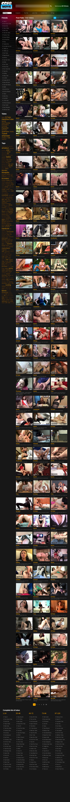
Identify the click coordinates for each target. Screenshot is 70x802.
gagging (3, 218)
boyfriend (4, 176)
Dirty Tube (5, 30)
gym (13, 225)
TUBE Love (5, 50)
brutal (11, 178)
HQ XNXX (5, 98)
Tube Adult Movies (47, 732)
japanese (4, 239)
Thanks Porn (6, 44)
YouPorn (4, 139)
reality (3, 270)
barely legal (8, 158)
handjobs (7, 226)
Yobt (8, 138)
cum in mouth (5, 192)
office (6, 258)
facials (11, 209)
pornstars (4, 266)
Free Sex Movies (47, 753)
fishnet (7, 213)
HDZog (18, 85)
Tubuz (44, 725)
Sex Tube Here (21, 766)
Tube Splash (59, 730)
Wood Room (59, 766)
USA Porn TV (59, 757)
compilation (4, 188)
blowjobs (5, 172)
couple (3, 189)
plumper (7, 265)
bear (6, 161)
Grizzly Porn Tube (60, 755)
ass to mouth (4, 155)
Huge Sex (5, 71)
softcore (4, 279)
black (6, 168)
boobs (8, 174)
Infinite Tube (20, 746)
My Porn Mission (7, 91)
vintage (7, 299)
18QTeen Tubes (59, 735)
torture (11, 295)
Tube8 (4, 134)
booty (3, 175)
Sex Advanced (8, 735)
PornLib (18, 204)
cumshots (5, 195)
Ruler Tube (7, 762)
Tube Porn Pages (21, 732)
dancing (6, 196)
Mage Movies (6, 55)
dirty (9, 199)
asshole (4, 157)
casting (10, 181)
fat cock (5, 210)
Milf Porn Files (46, 762)
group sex (9, 225)
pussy (11, 268)
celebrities (7, 183)
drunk (7, 205)
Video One (7, 744)
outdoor (11, 261)
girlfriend (4, 221)
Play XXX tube (59, 746)
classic (3, 185)
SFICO (19, 735)
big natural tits (5, 165)
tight (6, 294)
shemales (4, 275)
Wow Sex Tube (33, 750)
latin (3, 244)
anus (3, 152)
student (3, 285)
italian (9, 238)
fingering (10, 212)
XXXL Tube (20, 768)
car (13, 180)
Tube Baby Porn (33, 753)
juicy (6, 241)
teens (4, 291)
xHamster (6, 136)
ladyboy (7, 242)
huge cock (9, 234)
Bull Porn (45, 748)
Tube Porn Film (8, 764)
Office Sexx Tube (47, 755)
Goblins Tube (33, 748)
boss (6, 175)
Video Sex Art (20, 716)
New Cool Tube (33, 746)
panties (3, 262)
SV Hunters (45, 721)
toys (3, 297)
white (11, 301)
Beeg (3, 117)
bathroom (4, 159)
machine (3, 246)
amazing (11, 148)
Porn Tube (5, 64)
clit (5, 185)
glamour (4, 222)
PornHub (4, 126)
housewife (4, 234)
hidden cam (7, 230)
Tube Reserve (46, 728)
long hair (12, 245)
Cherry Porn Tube (60, 744)
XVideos (4, 138)
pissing (3, 265)
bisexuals (6, 167)
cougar (8, 188)
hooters (7, 233)
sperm (7, 280)
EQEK (4, 86)
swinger (3, 287)
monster (3, 254)
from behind (4, 216)
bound (9, 175)
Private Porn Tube (21, 723)
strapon (9, 283)
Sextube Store (21, 764)
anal (7, 150)
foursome (4, 215)
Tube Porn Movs (21, 759)
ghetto (11, 219)
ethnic (8, 206)
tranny (6, 297)
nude (3, 256)
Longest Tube (44, 13)
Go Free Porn (6, 39)
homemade (10, 231)
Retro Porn (45, 764)
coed (3, 186)
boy (12, 175)
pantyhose (8, 262)
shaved (8, 274)
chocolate (8, 184)
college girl (11, 186)
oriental (6, 261)
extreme (7, 209)
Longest (61, 17)
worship (12, 302)
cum (12, 191)
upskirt (10, 298)
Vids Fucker (46, 716)
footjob (9, 214)
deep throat (9, 198)
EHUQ (4, 62)
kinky (8, 241)
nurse (9, 256)
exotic (3, 209)
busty (8, 180)
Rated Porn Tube (47, 735)
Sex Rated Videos (47, 739)
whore (3, 302)
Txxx (17, 68)
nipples (9, 255)
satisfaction (4, 272)
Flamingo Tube (8, 750)
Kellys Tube (5, 75)
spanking (11, 279)
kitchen (3, 242)
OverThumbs (6, 123)
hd (10, 228)
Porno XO (7, 755)
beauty (9, 161)
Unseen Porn (33, 762)
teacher (6, 289)
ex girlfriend (9, 207)
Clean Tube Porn (60, 768)
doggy (3, 201)
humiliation (8, 235)
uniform (6, 298)
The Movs (20, 730)
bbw (7, 160)
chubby (12, 184)
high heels (4, 231)
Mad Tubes (20, 721)
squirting (11, 281)
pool (11, 265)
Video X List (20, 739)
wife (6, 302)
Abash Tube (20, 753)
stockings (4, 283)
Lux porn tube (59, 753)
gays (3, 219)
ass (8, 153)
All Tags (52, 13)
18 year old (4, 146)
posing (9, 266)
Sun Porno (7, 737)
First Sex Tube (8, 746)
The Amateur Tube (60, 762)
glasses (8, 222)
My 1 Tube (32, 735)
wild (9, 302)
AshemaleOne (54, 68)
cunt (10, 195)
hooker (3, 233)
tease (10, 289)
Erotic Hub (5, 25)
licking (3, 245)
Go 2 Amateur (33, 768)
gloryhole (4, 223)
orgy (3, 261)
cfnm (12, 183)
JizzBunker (54, 238)
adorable (11, 146)
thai (10, 291)
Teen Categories (47, 741)
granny (3, 225)
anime (11, 150)
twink (3, 298)
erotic (5, 206)
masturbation (6, 248)
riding (3, 271)
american (4, 150)
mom (5, 252)
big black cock (5, 164)
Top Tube (26, 13)
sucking (8, 285)
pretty (3, 268)
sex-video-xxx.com (7, 46)
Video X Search (21, 737)
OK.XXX (53, 698)
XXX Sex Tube (6, 109)
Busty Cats (45, 757)
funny (8, 216)
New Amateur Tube (60, 739)
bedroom (4, 162)
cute (12, 195)
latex (11, 242)
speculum (4, 280)
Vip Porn (6, 757)
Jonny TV (20, 750)
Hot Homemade (33, 721)
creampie (4, 191)
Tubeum (32, 759)
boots (11, 174)
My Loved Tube (46, 719)
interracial (5, 238)
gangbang (8, 218)
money (8, 252)
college (6, 186)
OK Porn (5, 57)
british (12, 176)
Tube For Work (8, 766)
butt (11, 180)
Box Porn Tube (33, 764)
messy (12, 250)
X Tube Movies (33, 728)
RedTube (4, 130)
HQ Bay (5, 73)
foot (7, 214)
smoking (8, 277)
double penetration (6, 203)
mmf (3, 252)
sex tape (3, 273)
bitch (10, 167)
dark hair (11, 196)
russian (10, 271)
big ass (8, 162)
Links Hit (45, 723)
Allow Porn (5, 96)
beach (3, 161)
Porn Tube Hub (6, 68)
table (7, 287)
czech (3, 196)
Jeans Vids (7, 753)
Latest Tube (34, 13)
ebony (10, 205)
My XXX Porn (6, 89)
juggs (3, 241)
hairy (3, 226)
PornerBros (5, 124)
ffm (6, 211)
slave (6, 276)
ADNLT (19, 748)
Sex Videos (58, 725)
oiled (9, 258)
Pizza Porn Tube (34, 757)
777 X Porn (20, 719)
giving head (10, 221)
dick (3, 199)
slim (9, 276)
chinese (3, 184)
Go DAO (5, 77)
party (3, 263)
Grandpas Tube (59, 721)
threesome (5, 292)
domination (4, 202)
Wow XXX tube (6, 82)
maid (7, 246)
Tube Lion (45, 768)
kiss (11, 241)
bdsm (10, 160)
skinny (3, 276)
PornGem (18, 391)
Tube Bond (32, 725)
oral (7, 259)
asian (8, 152)
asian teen (4, 153)
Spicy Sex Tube (33, 737)
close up (9, 185)
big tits (10, 166)
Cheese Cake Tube (47, 744)
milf (3, 251)
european (4, 207)
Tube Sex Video (6, 32)
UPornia (53, 169)
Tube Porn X (46, 750)
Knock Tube (20, 755)
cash (7, 181)
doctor (11, 199)
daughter (4, 198)
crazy (11, 189)
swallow (4, 286)
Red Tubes (5, 53)
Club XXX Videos (7, 84)
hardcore (5, 228)
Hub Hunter (7, 759)
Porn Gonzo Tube (7, 23)
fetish (3, 212)
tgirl (8, 291)
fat (2, 210)
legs (5, 243)
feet (8, 210)
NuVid (4, 121)
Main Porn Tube (59, 737)
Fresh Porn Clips (21, 728)
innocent (11, 236)
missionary (7, 251)
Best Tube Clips (21, 744)
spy (7, 281)
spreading (4, 281)
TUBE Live (5, 48)
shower (9, 275)
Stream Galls (46, 737)
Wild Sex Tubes (33, 730)
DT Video (7, 768)
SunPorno (5, 131)
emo (3, 206)
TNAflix (11, 131)
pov (12, 266)
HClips (52, 50)
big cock (10, 164)
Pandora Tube (6, 34)
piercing (10, 263)
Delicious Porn (59, 716)
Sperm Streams (33, 723)
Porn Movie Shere (34, 766)
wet (9, 301)
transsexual (10, 297)
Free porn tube (59, 728)
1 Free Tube (20, 741)
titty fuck (8, 295)
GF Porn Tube (8, 741)
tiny (2, 295)
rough (6, 271)
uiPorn (18, 631)
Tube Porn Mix (33, 732)
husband (3, 236)
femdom (12, 210)
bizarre (3, 168)
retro (12, 270)
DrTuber (8, 117)
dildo (6, 199)
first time (3, 213)
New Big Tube (33, 755)
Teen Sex (58, 723)
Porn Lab (45, 759)
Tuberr (4, 93)
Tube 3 (4, 21)
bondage (4, 174)
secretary (9, 272)
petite (6, 263)
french (7, 215)
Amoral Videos (6, 37)
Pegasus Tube (59, 741)
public (6, 268)
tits (5, 295)
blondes (4, 170)
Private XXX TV (6, 80)
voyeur (11, 299)
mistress (12, 251)
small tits (3, 277)
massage (11, 246)
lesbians (9, 244)
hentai (3, 230)
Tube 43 (19, 725)
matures (4, 250)
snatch (11, 277)
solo (7, 279)
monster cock (9, 254)
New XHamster (6, 107)
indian (7, 236)
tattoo (3, 289)
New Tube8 (5, 105)
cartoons (3, 181)
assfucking (10, 155)
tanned (9, 287)
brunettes (5, 178)
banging (3, 158)
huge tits (3, 235)
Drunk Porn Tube (34, 739)
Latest (58, 17)
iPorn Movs (58, 748)
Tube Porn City (8, 748)
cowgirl (7, 189)
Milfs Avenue (46, 766)
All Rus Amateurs (7, 102)
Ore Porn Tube (59, 732)
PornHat (35, 33)
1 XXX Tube (5, 100)
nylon (3, 258)
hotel (10, 233)
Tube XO (32, 741)
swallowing (8, 286)
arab (5, 152)
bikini (3, 167)
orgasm (11, 259)
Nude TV (58, 719)
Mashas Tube (46, 730)
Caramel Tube (59, 759)
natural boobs (5, 255)
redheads (8, 270)
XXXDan (53, 135)
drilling (3, 205)
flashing (4, 214)
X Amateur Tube (8, 739)
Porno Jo (58, 764)
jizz (12, 239)
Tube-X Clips (6, 28)
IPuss (4, 41)
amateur (5, 148)
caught (3, 183)
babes (8, 157)
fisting (10, 213)
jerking (9, 239)
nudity (6, 256)
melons (8, 250)
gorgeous (9, 223)
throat (10, 292)
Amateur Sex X (21, 757)
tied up (3, 294)
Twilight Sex (46, 746)
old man (3, 259)
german (7, 219)
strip (13, 283)
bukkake (4, 180)
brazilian (8, 176)
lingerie (7, 245)
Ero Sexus (7, 732)
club (12, 185)
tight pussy (10, 294)
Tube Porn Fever (34, 744)
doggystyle (8, 201)
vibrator (3, 299)
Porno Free (5, 66)
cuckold (9, 191)
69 (7, 146)
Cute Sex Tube (6, 59)
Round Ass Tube (21, 762)
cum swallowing (5, 193)
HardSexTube (8, 119)
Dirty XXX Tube (33, 716)
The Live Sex (33, 719)
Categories (17, 13)
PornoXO (5, 128)
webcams (4, 301)
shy (12, 275)
